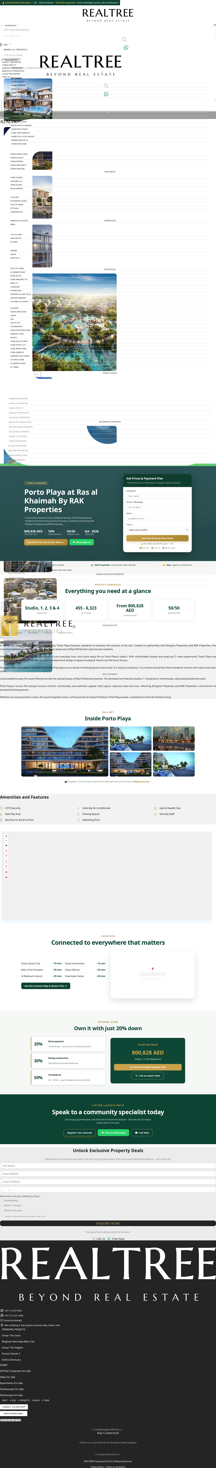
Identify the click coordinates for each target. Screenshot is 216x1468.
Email (129, 513)
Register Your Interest (79, 1132)
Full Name (131, 491)
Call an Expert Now (149, 1075)
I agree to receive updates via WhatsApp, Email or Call (25, 1216)
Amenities (33, 632)
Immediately (11, 1200)
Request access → (142, 781)
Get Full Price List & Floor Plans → (45, 542)
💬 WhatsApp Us (82, 542)
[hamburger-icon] (215, 24)
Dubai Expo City (110, 625)
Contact (9, 610)
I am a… (130, 525)
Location (48, 632)
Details (6, 632)
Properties (10, 26)
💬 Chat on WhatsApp (113, 1132)
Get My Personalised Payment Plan (148, 1067)
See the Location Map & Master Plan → (46, 985)
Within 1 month (12, 1205)
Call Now (142, 1132)
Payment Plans (65, 632)
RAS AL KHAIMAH (110, 674)
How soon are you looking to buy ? (20, 1196)
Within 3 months (13, 1210)
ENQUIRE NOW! (108, 1223)
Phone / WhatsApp (134, 502)
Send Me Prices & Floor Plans (157, 538)
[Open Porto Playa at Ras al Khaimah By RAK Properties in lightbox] (64, 751)
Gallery (19, 632)
